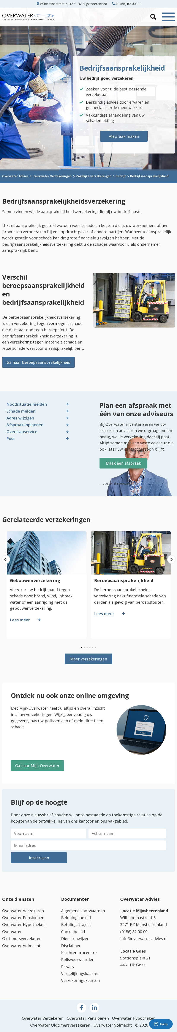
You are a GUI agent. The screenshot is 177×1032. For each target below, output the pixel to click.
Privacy (67, 966)
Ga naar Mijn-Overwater (37, 765)
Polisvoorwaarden (77, 959)
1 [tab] (81, 647)
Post (10, 438)
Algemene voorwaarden (83, 910)
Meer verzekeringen (88, 659)
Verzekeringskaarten (80, 980)
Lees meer (20, 619)
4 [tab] (89, 647)
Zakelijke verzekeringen (93, 176)
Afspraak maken (124, 136)
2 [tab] (84, 647)
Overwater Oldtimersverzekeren (60, 1025)
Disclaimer (71, 945)
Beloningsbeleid (76, 917)
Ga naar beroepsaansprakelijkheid (38, 362)
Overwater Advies (15, 176)
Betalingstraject (76, 924)
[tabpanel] (47, 586)
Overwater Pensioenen (23, 917)
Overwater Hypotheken (24, 924)
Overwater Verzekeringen (52, 176)
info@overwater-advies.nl (143, 938)
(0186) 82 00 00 (128, 3)
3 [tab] (87, 647)
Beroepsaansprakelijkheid (123, 580)
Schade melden (20, 411)
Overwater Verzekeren (23, 910)
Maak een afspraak (123, 463)
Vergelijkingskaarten (80, 973)
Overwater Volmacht (21, 945)
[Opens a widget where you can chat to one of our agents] (161, 1024)
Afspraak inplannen (24, 424)
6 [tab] (95, 647)
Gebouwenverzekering (35, 580)
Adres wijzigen (20, 418)
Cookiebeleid (73, 931)
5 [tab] (92, 647)
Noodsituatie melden (26, 404)
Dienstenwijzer (75, 938)
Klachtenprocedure (79, 952)
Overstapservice (21, 431)
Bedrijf (121, 176)
